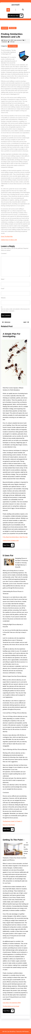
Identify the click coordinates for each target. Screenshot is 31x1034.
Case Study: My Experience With (12, 1002)
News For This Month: (9, 824)
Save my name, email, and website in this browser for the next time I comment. (15, 310)
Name (3, 279)
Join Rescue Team (13, 15)
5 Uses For (8, 555)
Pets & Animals (13, 46)
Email (3, 288)
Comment (4, 253)
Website (3, 297)
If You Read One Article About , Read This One (15, 537)
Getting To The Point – (13, 840)
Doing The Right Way (7, 236)
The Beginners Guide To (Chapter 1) (12, 821)
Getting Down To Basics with (9, 239)
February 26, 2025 (8, 40)
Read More (8, 545)
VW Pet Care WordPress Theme (11, 1031)
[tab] (8, 10)
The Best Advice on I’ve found (11, 1006)
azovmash (15, 5)
